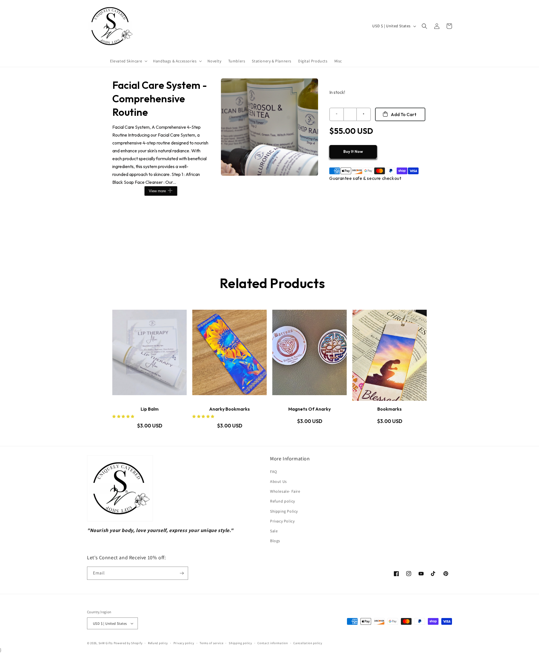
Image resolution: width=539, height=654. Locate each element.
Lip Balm (150, 409)
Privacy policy (183, 643)
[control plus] (364, 114)
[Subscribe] (181, 573)
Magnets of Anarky (309, 409)
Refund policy (282, 501)
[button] (128, 61)
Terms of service (211, 643)
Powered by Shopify (128, 643)
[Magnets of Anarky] (309, 355)
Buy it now (353, 151)
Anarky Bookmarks (229, 409)
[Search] (424, 26)
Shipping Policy (284, 511)
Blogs (275, 540)
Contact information (272, 643)
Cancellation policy (307, 643)
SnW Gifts (106, 643)
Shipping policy (240, 643)
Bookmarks (389, 409)
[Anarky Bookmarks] (229, 355)
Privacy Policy (282, 521)
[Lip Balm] (149, 355)
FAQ (273, 471)
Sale (274, 530)
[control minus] (336, 114)
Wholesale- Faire (285, 491)
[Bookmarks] (389, 355)
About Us (278, 481)
